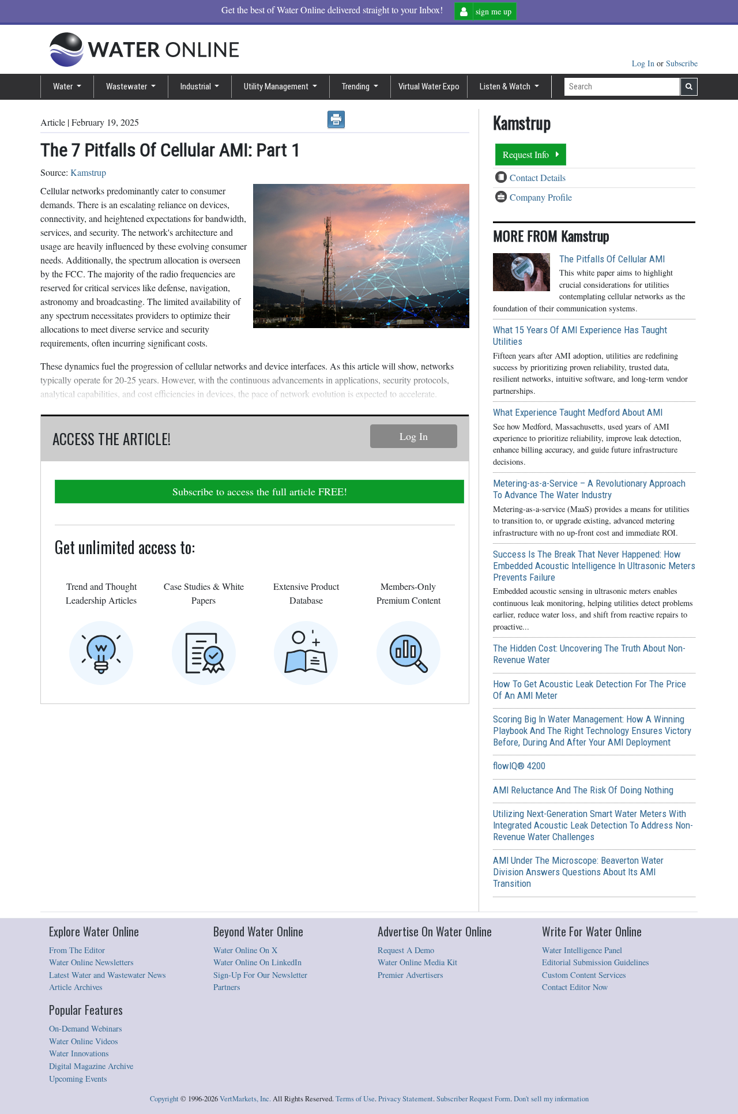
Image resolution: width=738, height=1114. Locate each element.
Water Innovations (79, 1053)
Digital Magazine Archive (91, 1065)
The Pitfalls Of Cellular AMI (612, 259)
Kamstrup (88, 172)
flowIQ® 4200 (519, 765)
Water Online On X (245, 949)
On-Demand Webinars (85, 1028)
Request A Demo (406, 949)
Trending (356, 86)
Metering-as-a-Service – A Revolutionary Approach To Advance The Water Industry (589, 488)
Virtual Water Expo (429, 86)
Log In (644, 63)
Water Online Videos (83, 1041)
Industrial (196, 86)
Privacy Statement (405, 1099)
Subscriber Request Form (473, 1099)
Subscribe (682, 63)
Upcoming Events (78, 1078)
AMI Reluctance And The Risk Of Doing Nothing (583, 790)
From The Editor (77, 949)
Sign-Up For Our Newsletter (260, 974)
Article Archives (76, 986)
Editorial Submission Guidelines (595, 962)
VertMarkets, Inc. (245, 1099)
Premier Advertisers (410, 974)
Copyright (164, 1099)
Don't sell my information (551, 1099)
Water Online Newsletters (91, 962)
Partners (226, 986)
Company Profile (541, 197)
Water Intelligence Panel (582, 949)
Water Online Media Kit (417, 962)
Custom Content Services (584, 974)
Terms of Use (355, 1099)
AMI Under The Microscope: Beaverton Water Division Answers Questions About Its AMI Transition (578, 872)
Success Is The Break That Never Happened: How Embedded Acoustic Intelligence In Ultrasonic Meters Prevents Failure (594, 565)
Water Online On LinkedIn (257, 962)
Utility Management (277, 86)
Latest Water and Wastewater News (107, 974)
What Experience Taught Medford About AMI (577, 412)
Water (63, 86)
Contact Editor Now (575, 986)
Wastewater (127, 86)
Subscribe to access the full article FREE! (259, 491)
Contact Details (538, 177)
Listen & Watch (506, 86)
